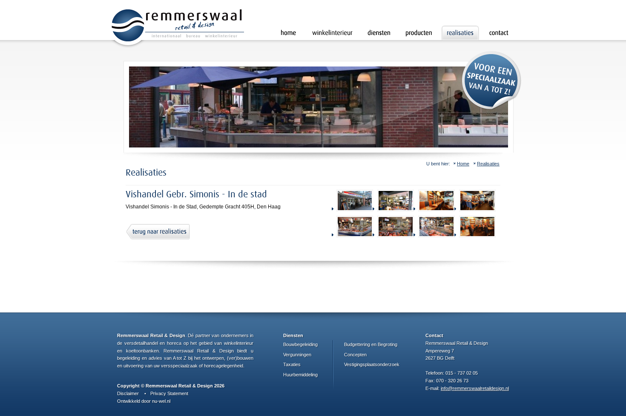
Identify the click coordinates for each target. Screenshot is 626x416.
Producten (418, 32)
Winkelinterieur (332, 32)
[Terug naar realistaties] (158, 232)
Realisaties (488, 163)
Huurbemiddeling (300, 374)
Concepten (355, 354)
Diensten (379, 32)
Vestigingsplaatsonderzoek (371, 364)
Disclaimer (128, 393)
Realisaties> (460, 32)
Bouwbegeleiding (300, 344)
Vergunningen (297, 354)
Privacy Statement (169, 393)
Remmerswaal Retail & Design (177, 28)
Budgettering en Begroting (370, 344)
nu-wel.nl (161, 401)
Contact (498, 32)
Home (288, 32)
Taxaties (292, 364)
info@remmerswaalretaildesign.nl (475, 388)
